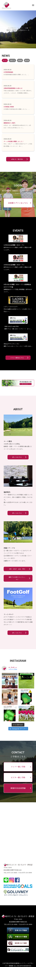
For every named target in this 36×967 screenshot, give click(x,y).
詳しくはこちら (17, 457)
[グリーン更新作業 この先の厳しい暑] (26, 680)
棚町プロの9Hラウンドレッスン (17, 578)
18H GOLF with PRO (17, 569)
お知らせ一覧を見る (17, 159)
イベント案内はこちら (17, 358)
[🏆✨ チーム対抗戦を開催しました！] (10, 680)
